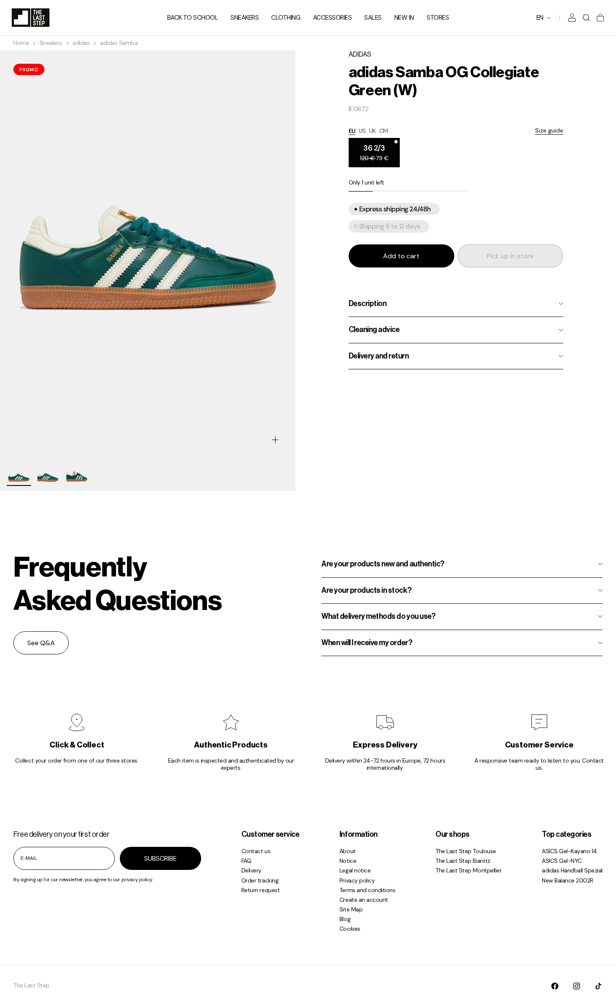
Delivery (251, 870)
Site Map (350, 909)
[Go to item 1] (19, 473)
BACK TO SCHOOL (192, 17)
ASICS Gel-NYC (562, 860)
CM (383, 131)
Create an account (363, 899)
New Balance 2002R (567, 880)
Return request (260, 890)
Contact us (255, 851)
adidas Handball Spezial (572, 870)
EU (352, 131)
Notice (347, 860)
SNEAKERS (244, 17)
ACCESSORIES (332, 17)
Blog (344, 919)
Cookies (349, 928)
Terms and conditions (367, 890)
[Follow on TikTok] (598, 986)
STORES (438, 17)
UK (372, 131)
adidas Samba (118, 43)
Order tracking (259, 880)
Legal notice (354, 870)
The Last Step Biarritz (462, 860)
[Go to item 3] (77, 473)
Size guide (549, 131)
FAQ (246, 860)
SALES (373, 17)
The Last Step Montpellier (468, 870)
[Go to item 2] (48, 473)
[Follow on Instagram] (576, 986)
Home (21, 43)
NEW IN (404, 17)
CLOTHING (285, 17)
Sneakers (50, 43)
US (362, 131)
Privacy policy (357, 880)
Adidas (360, 54)
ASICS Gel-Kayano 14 (569, 851)
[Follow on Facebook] (555, 986)
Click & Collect (76, 745)
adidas (81, 43)
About (347, 851)
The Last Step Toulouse (465, 851)
